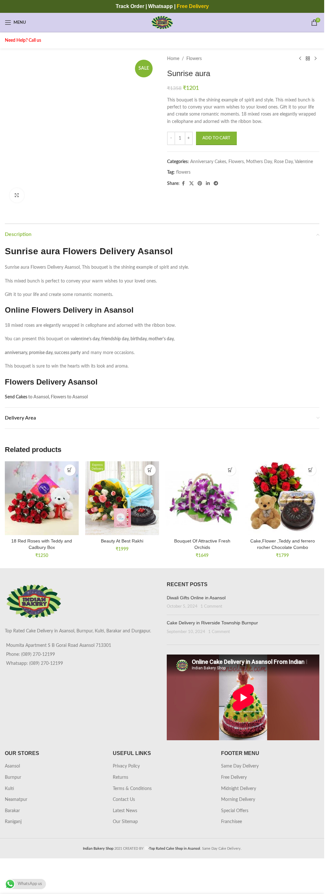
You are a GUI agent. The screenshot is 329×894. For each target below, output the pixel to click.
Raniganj (13, 822)
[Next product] (315, 59)
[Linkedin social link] (208, 183)
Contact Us (124, 799)
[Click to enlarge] (17, 195)
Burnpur (13, 777)
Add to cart (216, 138)
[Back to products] (308, 59)
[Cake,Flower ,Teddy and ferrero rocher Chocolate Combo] (282, 498)
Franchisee (231, 822)
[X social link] (191, 183)
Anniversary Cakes (208, 162)
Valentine (304, 162)
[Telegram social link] (216, 183)
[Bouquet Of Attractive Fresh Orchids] (202, 498)
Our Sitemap (125, 822)
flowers (183, 172)
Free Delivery (234, 777)
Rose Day (283, 162)
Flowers (194, 58)
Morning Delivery (238, 799)
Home (173, 58)
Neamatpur (16, 799)
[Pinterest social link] (200, 183)
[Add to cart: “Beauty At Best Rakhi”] (150, 470)
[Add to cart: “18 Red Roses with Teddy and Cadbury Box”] (70, 470)
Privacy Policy (126, 766)
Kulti (9, 788)
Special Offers (234, 811)
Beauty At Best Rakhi (122, 540)
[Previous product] (300, 59)
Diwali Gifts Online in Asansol (196, 597)
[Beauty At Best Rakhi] (122, 498)
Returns (120, 777)
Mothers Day (259, 162)
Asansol (12, 766)
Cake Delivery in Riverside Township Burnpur (212, 622)
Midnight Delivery (238, 788)
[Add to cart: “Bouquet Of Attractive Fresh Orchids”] (230, 470)
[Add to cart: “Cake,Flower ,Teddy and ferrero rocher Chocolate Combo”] (310, 470)
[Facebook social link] (183, 183)
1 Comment (211, 606)
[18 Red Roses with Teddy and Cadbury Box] (42, 498)
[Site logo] (162, 22)
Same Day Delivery (240, 766)
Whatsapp (160, 6)
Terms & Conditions (132, 788)
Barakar (12, 811)
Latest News (125, 811)
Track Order (130, 6)
